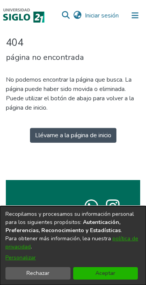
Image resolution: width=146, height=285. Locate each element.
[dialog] (73, 245)
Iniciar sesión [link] (102, 15)
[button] (65, 15)
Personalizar (20, 257)
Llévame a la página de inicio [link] (73, 135)
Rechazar (37, 273)
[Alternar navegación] (135, 15)
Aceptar (105, 273)
